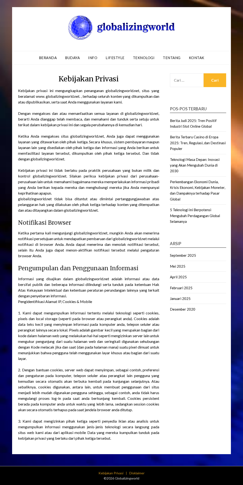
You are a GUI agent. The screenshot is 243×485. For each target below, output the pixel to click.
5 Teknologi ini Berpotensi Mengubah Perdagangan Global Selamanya (195, 216)
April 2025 (178, 277)
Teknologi (144, 58)
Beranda (48, 58)
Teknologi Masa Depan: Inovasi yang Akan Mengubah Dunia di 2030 (195, 165)
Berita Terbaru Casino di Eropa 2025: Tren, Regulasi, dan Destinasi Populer (198, 143)
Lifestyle (115, 58)
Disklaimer (137, 473)
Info (92, 58)
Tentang (172, 58)
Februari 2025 (181, 288)
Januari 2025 (180, 298)
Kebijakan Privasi (110, 473)
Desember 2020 (182, 309)
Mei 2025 (177, 266)
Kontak (196, 58)
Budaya (72, 58)
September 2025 (183, 255)
